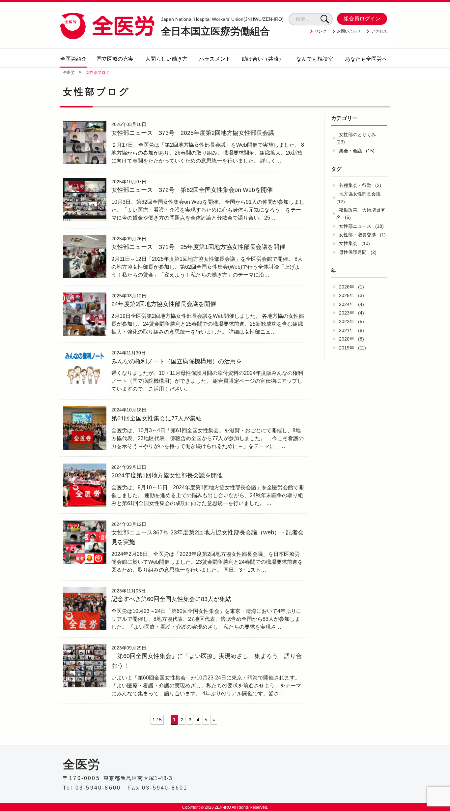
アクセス (379, 31)
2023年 (346, 312)
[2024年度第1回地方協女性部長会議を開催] (84, 485)
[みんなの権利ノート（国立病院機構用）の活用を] (84, 371)
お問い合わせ (349, 31)
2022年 (346, 321)
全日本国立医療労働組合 (222, 26)
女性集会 (348, 243)
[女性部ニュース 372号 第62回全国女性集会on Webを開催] (84, 200)
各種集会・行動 (355, 185)
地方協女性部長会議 (359, 193)
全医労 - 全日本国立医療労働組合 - (107, 26)
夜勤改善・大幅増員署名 (360, 213)
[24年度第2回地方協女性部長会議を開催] (84, 314)
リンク (320, 31)
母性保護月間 (353, 252)
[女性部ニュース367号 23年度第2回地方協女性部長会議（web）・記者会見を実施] (84, 542)
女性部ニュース (355, 226)
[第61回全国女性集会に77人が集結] (84, 428)
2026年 (346, 286)
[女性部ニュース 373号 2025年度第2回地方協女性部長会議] (84, 142)
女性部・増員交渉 (357, 234)
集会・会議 (350, 150)
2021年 (346, 330)
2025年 (346, 295)
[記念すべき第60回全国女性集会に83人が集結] (84, 609)
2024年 (346, 304)
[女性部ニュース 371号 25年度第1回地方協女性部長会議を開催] (84, 257)
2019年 (346, 347)
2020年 (346, 339)
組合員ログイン (362, 18)
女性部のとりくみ (357, 134)
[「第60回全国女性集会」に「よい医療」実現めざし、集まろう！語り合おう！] (84, 666)
